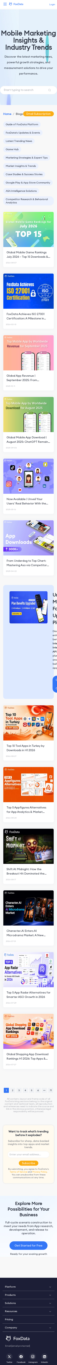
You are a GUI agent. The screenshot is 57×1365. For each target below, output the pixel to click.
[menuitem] (28, 1287)
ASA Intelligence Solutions (21, 190)
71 (51, 1090)
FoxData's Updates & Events (23, 132)
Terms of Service (18, 1171)
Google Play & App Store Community (28, 182)
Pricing (9, 1319)
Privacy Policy (39, 1171)
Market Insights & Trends (21, 165)
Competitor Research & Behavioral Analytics (27, 201)
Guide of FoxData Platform (22, 124)
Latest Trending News (19, 141)
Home (7, 114)
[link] (7, 114)
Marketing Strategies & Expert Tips (27, 157)
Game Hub (12, 149)
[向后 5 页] (44, 1090)
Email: (17, 1345)
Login (52, 4)
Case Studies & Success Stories (24, 174)
